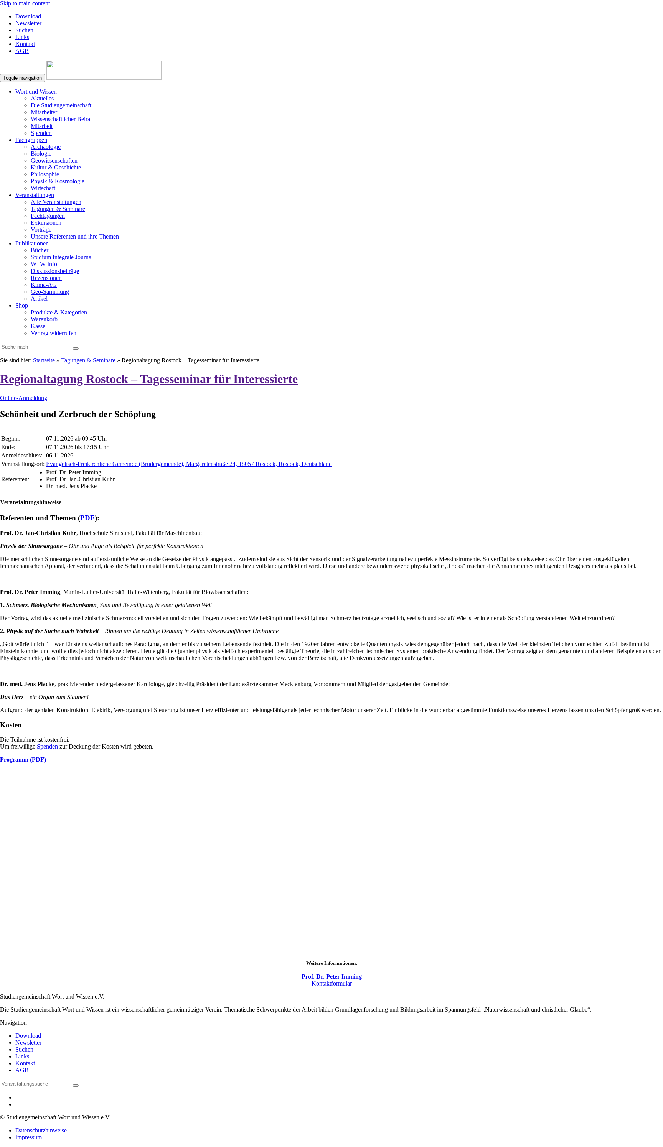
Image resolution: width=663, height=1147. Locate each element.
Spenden (41, 133)
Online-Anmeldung (23, 398)
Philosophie (45, 174)
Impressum (28, 1137)
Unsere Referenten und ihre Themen (75, 236)
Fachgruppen (31, 140)
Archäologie (46, 146)
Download (28, 16)
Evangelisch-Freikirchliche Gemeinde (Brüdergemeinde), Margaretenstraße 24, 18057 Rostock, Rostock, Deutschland (189, 464)
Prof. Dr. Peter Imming (332, 976)
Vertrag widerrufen (53, 333)
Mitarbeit (42, 126)
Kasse (38, 326)
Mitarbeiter (44, 112)
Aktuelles (42, 98)
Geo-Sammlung (50, 291)
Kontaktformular (332, 983)
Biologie (41, 153)
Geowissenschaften (54, 160)
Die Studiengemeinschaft (61, 105)
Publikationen (32, 243)
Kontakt (25, 44)
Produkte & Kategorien (59, 312)
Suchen (24, 30)
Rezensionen (46, 278)
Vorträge (41, 229)
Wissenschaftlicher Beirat (61, 119)
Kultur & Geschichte (56, 167)
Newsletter (28, 23)
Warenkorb (44, 319)
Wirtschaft (43, 188)
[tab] (331, 502)
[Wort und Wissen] (104, 77)
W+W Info (44, 264)
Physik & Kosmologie (57, 181)
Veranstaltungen (34, 195)
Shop (21, 305)
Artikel (39, 298)
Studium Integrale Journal (62, 257)
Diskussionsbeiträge (55, 271)
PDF (87, 518)
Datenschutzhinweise (41, 1130)
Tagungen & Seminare (58, 209)
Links (22, 37)
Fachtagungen (48, 215)
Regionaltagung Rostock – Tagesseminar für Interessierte (149, 379)
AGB (22, 51)
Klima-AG (44, 284)
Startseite (44, 360)
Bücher (39, 250)
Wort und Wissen (36, 91)
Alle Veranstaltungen (56, 202)
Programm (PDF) (23, 759)
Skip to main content (25, 3)
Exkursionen (46, 222)
